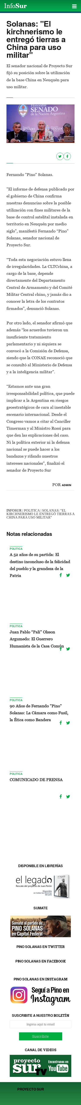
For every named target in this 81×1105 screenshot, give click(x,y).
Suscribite (40, 1036)
